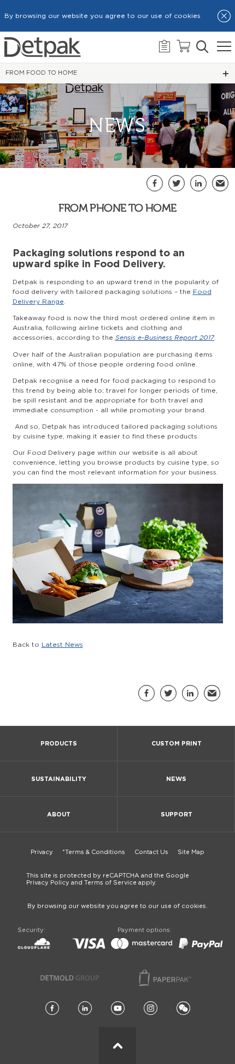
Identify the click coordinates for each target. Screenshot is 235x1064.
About (58, 814)
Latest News (62, 644)
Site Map (191, 852)
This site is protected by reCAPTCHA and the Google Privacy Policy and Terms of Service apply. (107, 879)
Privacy (42, 852)
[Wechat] (183, 1008)
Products (58, 744)
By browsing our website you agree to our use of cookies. (117, 906)
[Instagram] (150, 1008)
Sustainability (58, 779)
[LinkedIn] (85, 1008)
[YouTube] (118, 1008)
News (176, 779)
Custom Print (176, 744)
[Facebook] (52, 1008)
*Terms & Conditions (93, 852)
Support (176, 814)
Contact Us (151, 852)
